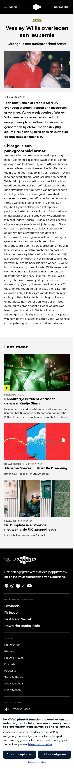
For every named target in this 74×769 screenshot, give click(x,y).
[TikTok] (24, 586)
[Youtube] (29, 586)
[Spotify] (6, 586)
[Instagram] (12, 586)
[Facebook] (18, 586)
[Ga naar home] (37, 6)
